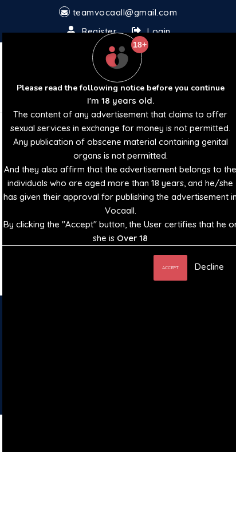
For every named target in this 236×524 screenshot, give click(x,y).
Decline (209, 266)
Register (99, 31)
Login (159, 31)
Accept (170, 267)
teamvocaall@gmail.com (125, 12)
